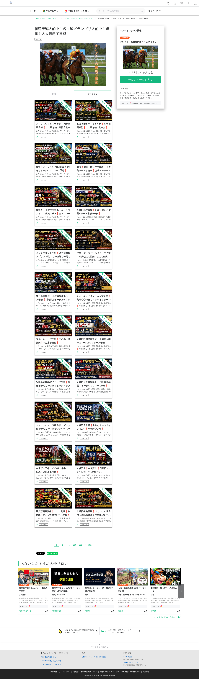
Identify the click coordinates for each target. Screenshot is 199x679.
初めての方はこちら (48, 657)
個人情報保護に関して (89, 672)
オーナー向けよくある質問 (51, 664)
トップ (33, 11)
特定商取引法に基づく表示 (109, 672)
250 (74, 545)
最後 (90, 545)
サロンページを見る (140, 79)
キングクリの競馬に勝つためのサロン (78, 18)
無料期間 (57, 611)
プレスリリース (64, 672)
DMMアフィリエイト (130, 662)
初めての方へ (52, 11)
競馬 (88, 611)
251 (80, 545)
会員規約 (76, 672)
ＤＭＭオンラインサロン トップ (46, 18)
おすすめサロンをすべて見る (168, 617)
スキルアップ (26, 611)
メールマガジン (128, 657)
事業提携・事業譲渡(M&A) (131, 672)
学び (154, 611)
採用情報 (146, 672)
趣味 (121, 611)
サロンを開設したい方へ (78, 11)
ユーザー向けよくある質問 (51, 661)
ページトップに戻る (99, 647)
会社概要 (53, 672)
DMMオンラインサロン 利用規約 (94, 657)
